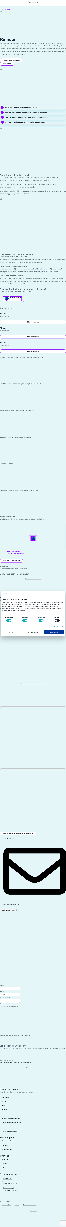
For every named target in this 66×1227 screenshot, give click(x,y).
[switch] (24, 620)
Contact (4, 1163)
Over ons (5, 1159)
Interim (4, 1114)
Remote (4, 1109)
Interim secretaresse (8, 1127)
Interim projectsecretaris (10, 1131)
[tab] (5, 910)
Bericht (2, 1004)
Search (4, 1105)
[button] (33, 557)
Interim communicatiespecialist (12, 1122)
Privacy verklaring (6, 1205)
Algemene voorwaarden (29, 1205)
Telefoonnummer (5, 998)
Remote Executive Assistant (11, 1118)
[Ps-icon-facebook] (2, 1194)
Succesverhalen (7, 1149)
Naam (2, 985)
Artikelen (5, 1168)
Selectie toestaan (33, 632)
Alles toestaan (54, 632)
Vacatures (5, 1145)
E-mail (2, 991)
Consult (4, 1101)
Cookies (17, 1205)
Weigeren (12, 632)
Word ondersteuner (8, 1141)
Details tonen (57, 627)
